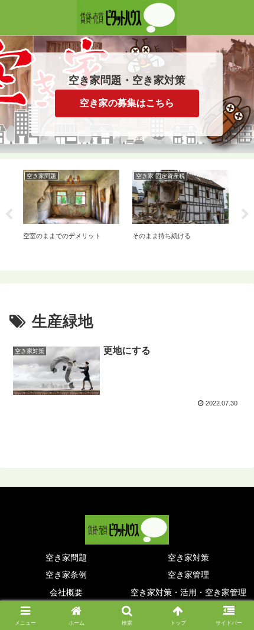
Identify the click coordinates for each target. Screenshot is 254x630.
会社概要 (66, 592)
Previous (9, 214)
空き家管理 (188, 574)
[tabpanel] (71, 212)
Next (245, 214)
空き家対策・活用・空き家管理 (188, 592)
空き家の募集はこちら (127, 103)
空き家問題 (66, 557)
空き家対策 (188, 557)
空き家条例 (66, 574)
